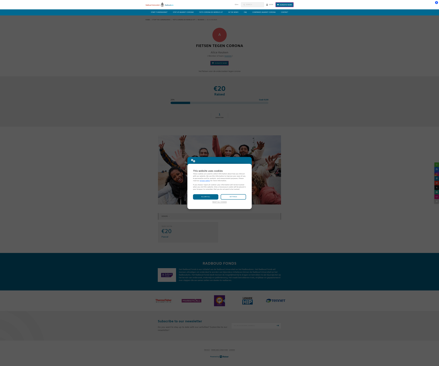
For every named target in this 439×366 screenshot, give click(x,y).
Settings (233, 197)
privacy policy (205, 181)
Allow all (205, 197)
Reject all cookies (219, 202)
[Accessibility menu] (436, 2)
